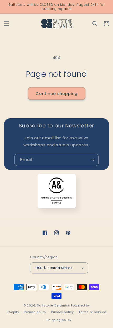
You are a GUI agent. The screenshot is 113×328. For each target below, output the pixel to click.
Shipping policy (59, 320)
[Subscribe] (92, 160)
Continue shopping (57, 93)
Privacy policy (62, 312)
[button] (6, 23)
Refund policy (35, 312)
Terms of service (92, 312)
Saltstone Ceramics (53, 305)
